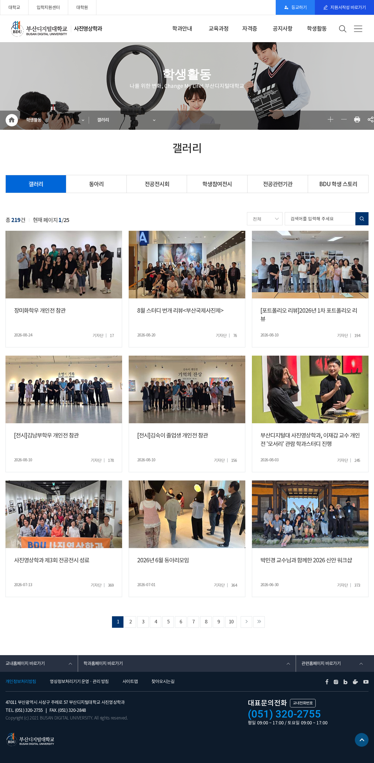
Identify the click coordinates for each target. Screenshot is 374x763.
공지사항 (282, 28)
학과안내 (182, 28)
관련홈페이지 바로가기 (321, 663)
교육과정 (218, 28)
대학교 (14, 7)
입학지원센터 (48, 7)
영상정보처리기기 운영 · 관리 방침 (79, 681)
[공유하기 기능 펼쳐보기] (370, 120)
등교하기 (299, 7)
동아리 (96, 184)
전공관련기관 (277, 184)
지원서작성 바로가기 (348, 7)
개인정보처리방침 (20, 681)
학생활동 (317, 28)
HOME (11, 120)
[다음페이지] (246, 622)
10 (231, 621)
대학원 (82, 7)
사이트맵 (130, 681)
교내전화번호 (303, 703)
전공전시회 (157, 184)
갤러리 (103, 120)
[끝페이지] (259, 622)
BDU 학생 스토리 (338, 184)
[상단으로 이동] (362, 742)
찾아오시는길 (162, 681)
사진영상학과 (88, 28)
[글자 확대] (330, 120)
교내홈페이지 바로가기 (25, 663)
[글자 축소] (343, 120)
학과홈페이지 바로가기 (103, 663)
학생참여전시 (217, 184)
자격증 (249, 28)
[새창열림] (357, 120)
